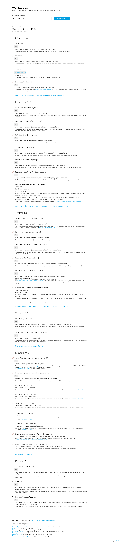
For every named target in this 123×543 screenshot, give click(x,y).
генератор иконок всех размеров (43, 89)
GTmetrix (14, 528)
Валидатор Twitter (39, 306)
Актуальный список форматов (22, 368)
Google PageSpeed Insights (20, 527)
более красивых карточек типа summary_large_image (30, 280)
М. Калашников (109, 541)
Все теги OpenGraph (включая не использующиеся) (68, 201)
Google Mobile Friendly (18, 531)
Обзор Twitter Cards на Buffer (58, 306)
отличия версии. (51, 521)
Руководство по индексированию (39, 439)
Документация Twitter (23, 306)
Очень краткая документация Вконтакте (30, 346)
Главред (14, 533)
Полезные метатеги (41, 95)
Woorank (15, 530)
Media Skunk (118, 541)
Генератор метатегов (58, 95)
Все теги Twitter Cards (59, 302)
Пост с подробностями (38, 521)
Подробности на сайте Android (22, 439)
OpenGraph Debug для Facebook (26, 206)
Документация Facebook (77, 389)
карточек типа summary (23, 279)
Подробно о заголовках (24, 95)
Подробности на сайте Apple (74, 380)
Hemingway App (17, 534)
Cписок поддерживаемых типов (47, 227)
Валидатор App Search (23, 454)
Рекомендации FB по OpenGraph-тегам (53, 206)
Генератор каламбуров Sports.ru (22, 536)
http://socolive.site (20, 72)
